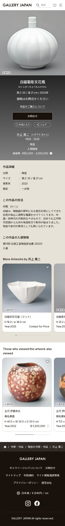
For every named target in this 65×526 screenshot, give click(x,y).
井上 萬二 (33, 134)
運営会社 (47, 482)
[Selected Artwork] (26, 382)
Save (47, 268)
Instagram (28, 503)
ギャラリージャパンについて (26, 467)
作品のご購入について (32, 106)
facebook (37, 503)
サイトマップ (13, 475)
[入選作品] (32, 42)
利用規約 (29, 475)
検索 (43, 5)
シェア (43, 124)
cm (46, 493)
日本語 (25, 493)
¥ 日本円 (37, 493)
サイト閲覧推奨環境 (48, 475)
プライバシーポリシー (26, 482)
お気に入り (55, 6)
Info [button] (51, 153)
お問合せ (32, 116)
